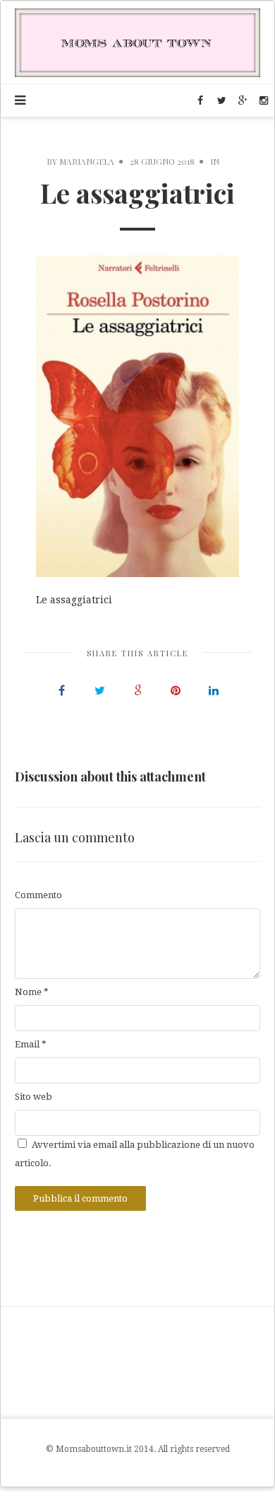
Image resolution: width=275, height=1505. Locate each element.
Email (31, 1044)
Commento (38, 895)
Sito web (33, 1096)
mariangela (86, 161)
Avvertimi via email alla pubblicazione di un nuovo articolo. (135, 1153)
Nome (32, 992)
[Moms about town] (137, 41)
